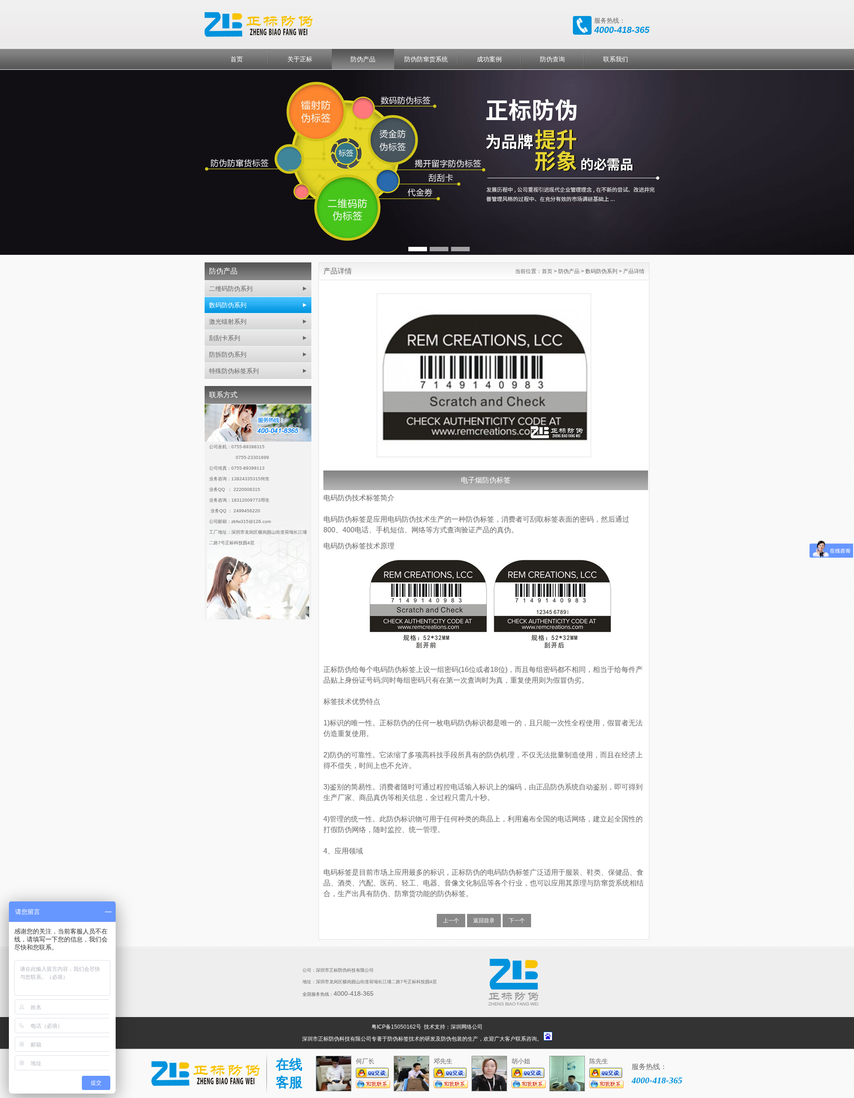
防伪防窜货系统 (426, 59)
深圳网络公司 (467, 1027)
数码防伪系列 (227, 305)
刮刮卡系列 (224, 338)
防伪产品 (362, 59)
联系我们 (615, 59)
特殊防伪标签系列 (234, 370)
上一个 (451, 920)
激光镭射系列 (227, 321)
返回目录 (484, 920)
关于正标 (299, 59)
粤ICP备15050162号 (397, 1027)
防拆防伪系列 (227, 354)
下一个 (517, 920)
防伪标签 (398, 1039)
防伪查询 (552, 59)
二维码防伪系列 (231, 288)
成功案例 (489, 59)
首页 (236, 59)
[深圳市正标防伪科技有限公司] (338, 24)
